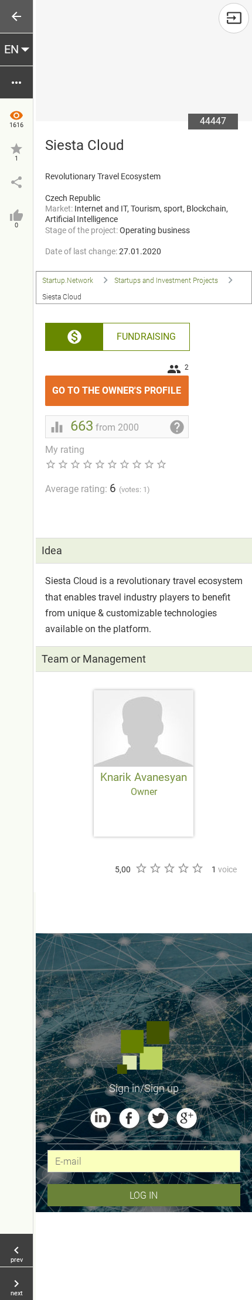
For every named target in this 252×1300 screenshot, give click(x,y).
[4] (183, 868)
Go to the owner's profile (120, 386)
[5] (197, 868)
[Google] (186, 1118)
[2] (155, 868)
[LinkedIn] (100, 1118)
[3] (169, 868)
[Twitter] (158, 1118)
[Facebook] (129, 1118)
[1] (141, 868)
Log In (144, 1195)
